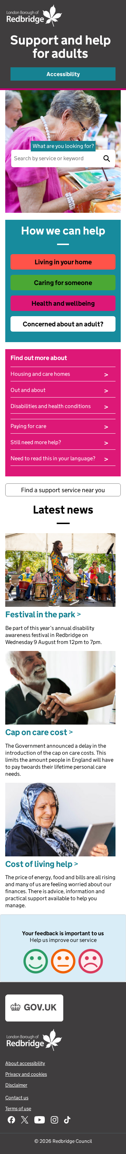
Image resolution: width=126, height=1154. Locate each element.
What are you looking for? (63, 146)
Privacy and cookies (26, 1074)
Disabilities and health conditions (59, 406)
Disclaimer (16, 1085)
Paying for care (59, 426)
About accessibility (25, 1063)
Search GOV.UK (106, 158)
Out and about (59, 390)
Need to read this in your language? (59, 458)
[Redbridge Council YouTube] (39, 1120)
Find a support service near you (63, 490)
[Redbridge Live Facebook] (11, 1120)
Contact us (16, 1097)
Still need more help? (59, 442)
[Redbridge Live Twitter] (25, 1120)
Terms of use (18, 1108)
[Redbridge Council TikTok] (67, 1120)
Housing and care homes (59, 374)
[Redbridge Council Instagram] (54, 1120)
